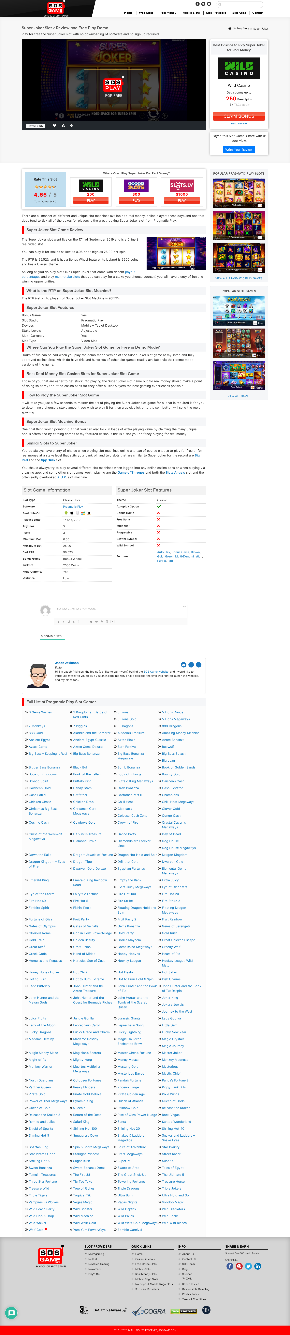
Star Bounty (171, 1147)
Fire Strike (125, 901)
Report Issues (190, 1284)
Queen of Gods (173, 1101)
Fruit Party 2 (127, 919)
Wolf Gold (37, 1230)
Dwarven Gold (172, 862)
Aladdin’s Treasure (131, 733)
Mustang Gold (128, 1066)
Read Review (239, 123)
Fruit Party (81, 919)
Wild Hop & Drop (41, 1216)
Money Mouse (128, 1060)
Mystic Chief (171, 1073)
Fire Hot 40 (37, 901)
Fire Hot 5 (80, 901)
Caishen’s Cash (173, 781)
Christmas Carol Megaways (85, 811)
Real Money (168, 13)
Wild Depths (127, 1209)
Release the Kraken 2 (44, 1115)
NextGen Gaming (98, 1264)
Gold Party (126, 933)
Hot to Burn (37, 979)
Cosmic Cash (39, 822)
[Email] (183, 665)
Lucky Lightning (129, 1032)
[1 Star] (36, 187)
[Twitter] (203, 4)
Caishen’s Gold (40, 788)
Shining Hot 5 (39, 1135)
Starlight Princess (86, 1154)
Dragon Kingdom (174, 855)
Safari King (81, 1122)
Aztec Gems (38, 747)
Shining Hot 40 (173, 1128)
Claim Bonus (239, 116)
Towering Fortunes (131, 1181)
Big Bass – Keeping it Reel (48, 753)
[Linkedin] (198, 665)
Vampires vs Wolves (44, 1202)
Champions (170, 795)
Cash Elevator (172, 788)
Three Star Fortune (43, 1181)
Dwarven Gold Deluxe (89, 868)
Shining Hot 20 (129, 1128)
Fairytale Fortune (85, 894)
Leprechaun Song (131, 1025)
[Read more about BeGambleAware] (110, 1310)
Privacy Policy (190, 1294)
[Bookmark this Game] (55, 125)
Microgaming (96, 1253)
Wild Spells (170, 1216)
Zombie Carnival (130, 1230)
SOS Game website (156, 671)
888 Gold (36, 733)
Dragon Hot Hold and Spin (137, 855)
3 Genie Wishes (40, 712)
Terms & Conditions (194, 1299)
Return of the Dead (87, 1115)
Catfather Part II (130, 795)
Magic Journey (173, 1046)
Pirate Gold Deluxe (87, 1094)
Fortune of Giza (40, 919)
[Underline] (69, 621)
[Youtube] (209, 4)
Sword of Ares (128, 1168)
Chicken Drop (83, 802)
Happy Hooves (129, 954)
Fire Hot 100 (127, 894)
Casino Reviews (145, 1259)
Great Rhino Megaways (135, 947)
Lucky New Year (174, 1032)
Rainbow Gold (128, 1108)
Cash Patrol (37, 795)
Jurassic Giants (129, 1018)
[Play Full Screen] (72, 125)
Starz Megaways (130, 1154)
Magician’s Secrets (87, 1053)
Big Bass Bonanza (86, 753)
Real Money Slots (146, 1274)
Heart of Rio (171, 954)
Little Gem (169, 1025)
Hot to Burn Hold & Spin (135, 979)
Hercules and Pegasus (45, 961)
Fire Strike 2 (171, 901)
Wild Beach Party (41, 1209)
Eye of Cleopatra (174, 887)
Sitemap (187, 1274)
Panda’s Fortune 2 (175, 1080)
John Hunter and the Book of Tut (137, 988)
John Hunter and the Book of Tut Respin (181, 988)
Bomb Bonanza (129, 767)
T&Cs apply (242, 104)
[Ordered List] (80, 621)
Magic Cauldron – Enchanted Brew (131, 1041)
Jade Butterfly (39, 986)
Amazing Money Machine (180, 733)
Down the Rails (40, 855)
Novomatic (94, 1269)
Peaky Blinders (84, 1087)
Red (170, 561)
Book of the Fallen (86, 774)
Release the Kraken (176, 1108)
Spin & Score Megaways (91, 1147)
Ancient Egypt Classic (89, 740)
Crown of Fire (128, 822)
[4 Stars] (49, 187)
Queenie (79, 1108)
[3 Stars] (45, 187)
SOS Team (188, 1264)
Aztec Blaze (126, 740)
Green (169, 556)
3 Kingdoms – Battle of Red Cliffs (90, 714)
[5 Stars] (54, 187)
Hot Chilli (80, 972)
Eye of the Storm (41, 894)
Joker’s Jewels (173, 1004)
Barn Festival (127, 747)
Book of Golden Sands (179, 767)
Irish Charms (171, 979)
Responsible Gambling (196, 1289)
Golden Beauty (84, 940)
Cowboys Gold (84, 822)
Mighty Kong (82, 1060)
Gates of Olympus (42, 926)
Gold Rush (169, 933)
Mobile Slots (191, 13)
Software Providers (147, 1289)
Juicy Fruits (37, 1018)
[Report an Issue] (64, 125)
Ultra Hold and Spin (176, 1195)
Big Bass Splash (173, 753)
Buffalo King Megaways (135, 781)
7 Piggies (80, 726)
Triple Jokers (171, 1188)
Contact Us (189, 1259)
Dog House (170, 841)
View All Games (239, 396)
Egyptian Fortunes (131, 868)
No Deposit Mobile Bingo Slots (154, 1284)
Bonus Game (180, 552)
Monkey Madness (175, 1060)
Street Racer (171, 1154)
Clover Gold (171, 809)
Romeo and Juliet (42, 1122)
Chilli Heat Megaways (178, 802)
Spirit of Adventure (132, 1147)
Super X (168, 1161)
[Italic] (63, 621)
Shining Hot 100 (85, 1128)
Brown (195, 552)
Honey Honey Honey (44, 972)
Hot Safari (169, 972)
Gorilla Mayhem (129, 940)
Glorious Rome (40, 933)
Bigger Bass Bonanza (44, 767)
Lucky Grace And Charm (91, 1032)
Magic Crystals (173, 1039)
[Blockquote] (91, 621)
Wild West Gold (84, 1223)
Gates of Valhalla (85, 926)
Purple (161, 561)
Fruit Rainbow (172, 919)
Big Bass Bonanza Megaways (131, 756)
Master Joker (172, 1053)
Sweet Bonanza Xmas (89, 1168)
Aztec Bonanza (173, 740)
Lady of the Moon (42, 1025)
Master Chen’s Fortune (134, 1053)
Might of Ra (37, 1060)
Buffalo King (82, 781)
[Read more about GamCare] (84, 1310)
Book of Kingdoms (43, 774)
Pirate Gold (37, 1094)
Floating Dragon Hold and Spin (137, 910)
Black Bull (80, 767)
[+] (112, 621)
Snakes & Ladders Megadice (131, 1137)
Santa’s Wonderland (176, 1122)
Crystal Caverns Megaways (174, 824)
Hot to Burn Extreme (88, 979)
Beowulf (168, 747)
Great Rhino (82, 947)
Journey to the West (177, 1011)
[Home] (229, 28)
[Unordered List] (85, 621)
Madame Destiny (41, 1039)
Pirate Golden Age (131, 1094)
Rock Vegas (171, 1115)
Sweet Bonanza (40, 1168)
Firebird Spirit (39, 908)
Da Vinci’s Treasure (87, 834)
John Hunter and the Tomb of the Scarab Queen (133, 1002)
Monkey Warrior (40, 1066)
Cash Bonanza (128, 788)
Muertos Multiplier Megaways (86, 1069)
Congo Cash (171, 815)
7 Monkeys (37, 726)
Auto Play (163, 552)
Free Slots (146, 13)
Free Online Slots (146, 1264)
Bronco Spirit (38, 781)
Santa (122, 1122)
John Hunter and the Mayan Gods (44, 1000)
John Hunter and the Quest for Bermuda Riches (92, 1000)
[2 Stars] (41, 187)
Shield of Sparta (41, 1128)
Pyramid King (83, 1101)
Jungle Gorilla (83, 1018)
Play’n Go (94, 1274)
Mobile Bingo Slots (146, 1279)
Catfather (80, 795)
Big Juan (168, 760)
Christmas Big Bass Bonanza (43, 811)
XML (189, 1278)
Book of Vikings (129, 774)
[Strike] (74, 621)
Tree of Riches (83, 1188)
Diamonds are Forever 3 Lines (135, 843)
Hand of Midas (84, 954)
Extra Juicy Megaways (134, 887)
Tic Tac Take (82, 1181)
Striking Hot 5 (39, 1161)
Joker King (170, 998)
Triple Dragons (128, 1188)
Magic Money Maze (43, 1053)
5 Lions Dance (172, 712)
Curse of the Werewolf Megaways (45, 836)
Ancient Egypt (39, 740)
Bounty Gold (171, 774)
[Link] (102, 621)
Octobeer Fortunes (87, 1080)
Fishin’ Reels (82, 908)
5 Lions (123, 712)
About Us (188, 1253)
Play (91, 200)
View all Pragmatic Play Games (238, 278)
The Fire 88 (81, 1175)
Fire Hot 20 (170, 894)
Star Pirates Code (42, 1154)
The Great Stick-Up (132, 1175)
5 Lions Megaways (176, 719)
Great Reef (37, 947)
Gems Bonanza (129, 926)
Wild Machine (83, 1216)
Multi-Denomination (188, 556)
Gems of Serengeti (176, 926)
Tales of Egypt (173, 1168)
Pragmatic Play (73, 506)
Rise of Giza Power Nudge (137, 1115)
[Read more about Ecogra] (149, 1311)
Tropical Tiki (82, 1195)
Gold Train (36, 940)
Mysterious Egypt (131, 1073)
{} (107, 621)
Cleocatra (125, 809)
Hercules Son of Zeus (89, 961)
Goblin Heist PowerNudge (92, 933)
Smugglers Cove (85, 1135)
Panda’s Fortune (129, 1080)
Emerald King (39, 880)
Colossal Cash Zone (132, 815)
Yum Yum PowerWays (89, 1230)
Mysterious (170, 1066)
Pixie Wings (170, 1094)
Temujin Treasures (42, 1175)
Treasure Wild (39, 1188)
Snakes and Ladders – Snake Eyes (178, 1137)
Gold (160, 556)
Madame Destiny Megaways (85, 1041)
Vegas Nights (127, 1202)
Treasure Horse (173, 1181)
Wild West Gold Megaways (137, 1223)
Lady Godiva (171, 1018)
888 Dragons (171, 726)
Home (128, 13)
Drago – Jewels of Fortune (93, 855)
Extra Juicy (170, 880)
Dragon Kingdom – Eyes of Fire (47, 864)
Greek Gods (38, 954)
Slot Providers (216, 13)
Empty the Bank (129, 880)
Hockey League (129, 961)
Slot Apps (239, 13)
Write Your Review (239, 150)
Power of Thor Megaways (48, 1101)
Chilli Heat (125, 802)
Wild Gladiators (173, 1209)
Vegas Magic (82, 1202)
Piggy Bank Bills (174, 1087)
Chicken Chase (40, 802)
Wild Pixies (126, 1216)
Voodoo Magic (173, 1202)
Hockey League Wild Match (177, 963)
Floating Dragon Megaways (174, 910)
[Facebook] (198, 4)
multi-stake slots (67, 277)
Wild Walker (37, 1223)
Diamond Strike (84, 841)
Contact (257, 13)
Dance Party (127, 834)
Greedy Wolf (171, 947)
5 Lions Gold (127, 719)
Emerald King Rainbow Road (90, 882)
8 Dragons (125, 726)
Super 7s (124, 1161)
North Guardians (41, 1080)
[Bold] (58, 621)
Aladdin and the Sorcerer (91, 733)
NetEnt (92, 1259)
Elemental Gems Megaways (174, 871)
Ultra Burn (125, 1195)
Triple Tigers (38, 1195)
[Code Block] (96, 621)
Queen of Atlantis (130, 1101)
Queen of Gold (40, 1108)
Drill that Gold (128, 862)
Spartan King (38, 1147)
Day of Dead (171, 834)
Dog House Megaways (179, 848)
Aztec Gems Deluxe (88, 747)
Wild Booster (82, 1209)
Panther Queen (40, 1087)
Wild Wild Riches (174, 1223)
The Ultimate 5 (173, 1175)
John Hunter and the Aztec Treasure (88, 988)
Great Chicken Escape (178, 940)
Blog (185, 1269)
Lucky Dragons (40, 1032)
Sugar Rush (81, 1161)
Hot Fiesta (125, 972)
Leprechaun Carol (86, 1025)
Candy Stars (82, 788)
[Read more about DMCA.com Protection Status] (183, 1311)
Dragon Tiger (83, 862)
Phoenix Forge (128, 1087)
